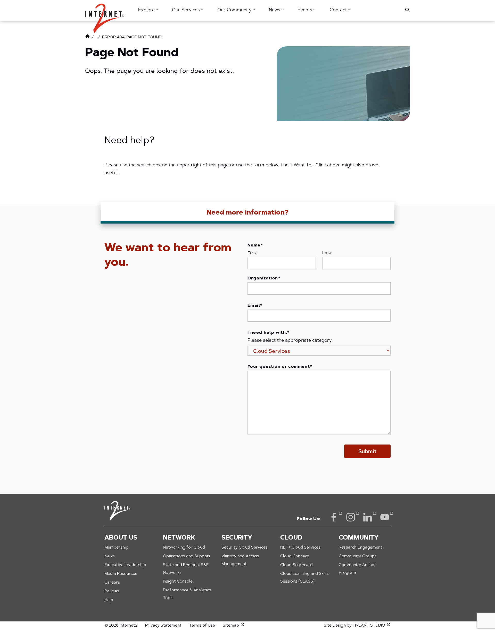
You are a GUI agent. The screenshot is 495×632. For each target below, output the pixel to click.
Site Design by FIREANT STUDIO (357, 626)
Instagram (351, 517)
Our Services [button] (186, 10)
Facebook (334, 517)
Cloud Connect (294, 556)
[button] (104, 16)
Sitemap (233, 626)
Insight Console (178, 581)
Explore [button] (147, 10)
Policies (111, 591)
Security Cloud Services (244, 547)
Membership (116, 547)
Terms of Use (202, 626)
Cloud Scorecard (296, 565)
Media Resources (120, 574)
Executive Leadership (125, 565)
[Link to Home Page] (87, 37)
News (109, 556)
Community (358, 538)
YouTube (385, 517)
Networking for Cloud (184, 547)
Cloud (291, 538)
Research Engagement (360, 547)
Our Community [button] (235, 10)
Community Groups (358, 556)
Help (108, 600)
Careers (112, 582)
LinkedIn (368, 517)
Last (327, 253)
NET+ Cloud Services (300, 547)
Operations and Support (187, 556)
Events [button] (306, 10)
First (253, 253)
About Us (120, 538)
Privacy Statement (163, 626)
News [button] (275, 10)
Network (179, 538)
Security (236, 538)
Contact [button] (339, 10)
